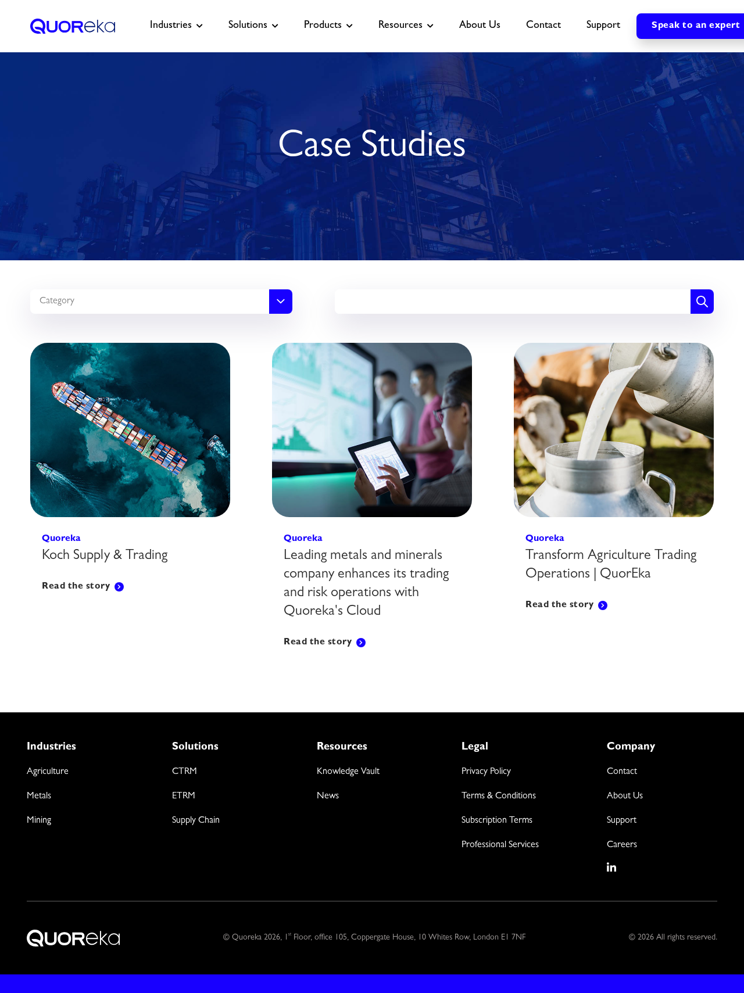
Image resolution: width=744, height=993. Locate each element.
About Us (479, 26)
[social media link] (612, 867)
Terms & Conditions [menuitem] (499, 796)
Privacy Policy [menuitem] (486, 772)
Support (603, 26)
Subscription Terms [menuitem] (497, 821)
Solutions (247, 26)
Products (323, 26)
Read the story (76, 587)
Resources (400, 26)
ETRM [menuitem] (183, 796)
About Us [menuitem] (625, 796)
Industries (171, 26)
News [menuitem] (328, 796)
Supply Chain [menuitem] (196, 821)
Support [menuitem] (621, 821)
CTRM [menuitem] (184, 772)
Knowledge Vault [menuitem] (348, 772)
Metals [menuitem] (39, 796)
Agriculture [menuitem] (48, 772)
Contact (543, 26)
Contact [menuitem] (622, 772)
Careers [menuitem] (622, 845)
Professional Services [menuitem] (500, 845)
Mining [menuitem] (39, 821)
